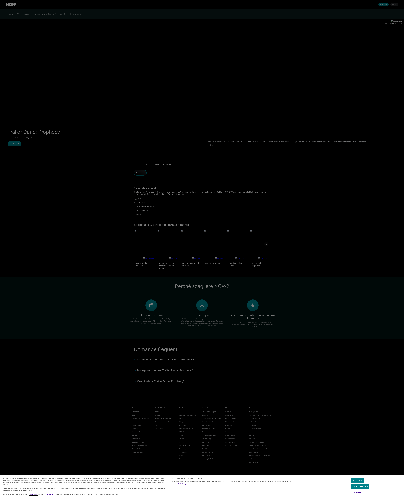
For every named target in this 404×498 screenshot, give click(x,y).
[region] (202, 486)
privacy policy (50, 494)
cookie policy (33, 494)
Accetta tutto (357, 480)
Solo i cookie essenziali (360, 486)
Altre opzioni (357, 492)
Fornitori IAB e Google (179, 484)
